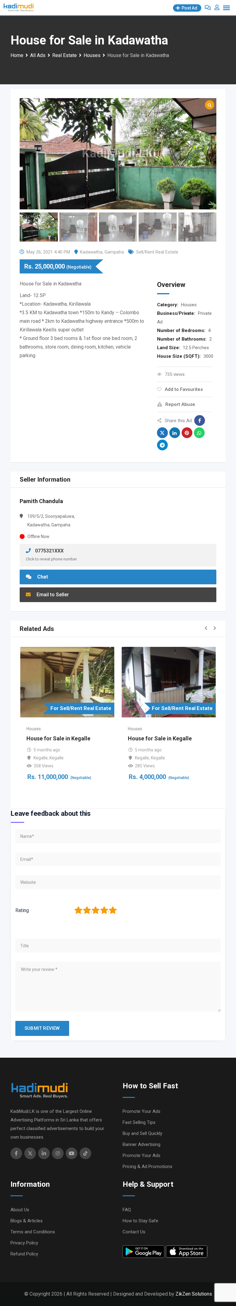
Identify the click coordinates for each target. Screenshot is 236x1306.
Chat (42, 577)
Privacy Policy (24, 1243)
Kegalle (40, 757)
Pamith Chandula (41, 501)
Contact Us (134, 1232)
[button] (205, 628)
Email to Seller (52, 595)
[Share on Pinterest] (187, 432)
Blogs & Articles (26, 1221)
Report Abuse (180, 404)
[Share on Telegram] (162, 445)
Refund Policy (24, 1254)
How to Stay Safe (140, 1221)
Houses (189, 304)
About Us (19, 1209)
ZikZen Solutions (193, 1294)
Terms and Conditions (32, 1232)
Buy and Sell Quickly (142, 1133)
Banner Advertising (141, 1144)
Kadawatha (91, 252)
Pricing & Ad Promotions (147, 1166)
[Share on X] (162, 432)
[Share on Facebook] (199, 420)
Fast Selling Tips (139, 1122)
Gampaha (114, 252)
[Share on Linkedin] (174, 432)
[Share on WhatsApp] (199, 432)
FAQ (127, 1209)
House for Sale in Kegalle (58, 738)
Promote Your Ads (141, 1111)
